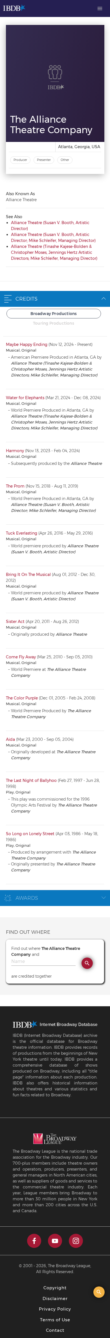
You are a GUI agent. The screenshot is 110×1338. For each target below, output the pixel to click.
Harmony (15, 450)
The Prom (15, 486)
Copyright (55, 1287)
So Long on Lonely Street (30, 833)
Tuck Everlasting (21, 533)
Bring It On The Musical (28, 574)
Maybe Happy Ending (26, 344)
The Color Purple (22, 698)
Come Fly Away (21, 657)
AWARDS (27, 898)
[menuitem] (100, 8)
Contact (55, 1330)
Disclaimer (55, 1298)
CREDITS (27, 299)
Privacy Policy (55, 1309)
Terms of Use (55, 1319)
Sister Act (15, 621)
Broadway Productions (53, 313)
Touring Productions (53, 323)
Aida (10, 739)
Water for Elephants (25, 397)
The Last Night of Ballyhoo (31, 780)
